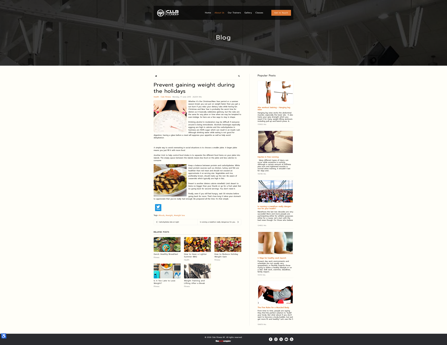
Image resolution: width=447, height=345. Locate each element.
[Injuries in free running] (275, 142)
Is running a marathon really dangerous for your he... (219, 222)
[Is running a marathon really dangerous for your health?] (275, 191)
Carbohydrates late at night (169, 222)
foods (162, 215)
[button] (239, 76)
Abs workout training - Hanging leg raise (274, 108)
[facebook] (270, 339)
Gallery (248, 12)
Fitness (156, 257)
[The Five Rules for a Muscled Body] (275, 292)
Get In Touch (281, 12)
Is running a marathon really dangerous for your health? (274, 207)
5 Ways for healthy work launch (272, 258)
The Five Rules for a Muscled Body (273, 307)
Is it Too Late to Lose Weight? (164, 282)
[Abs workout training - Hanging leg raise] (275, 92)
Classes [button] (259, 12)
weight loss (180, 215)
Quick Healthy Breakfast (166, 254)
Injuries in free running (268, 157)
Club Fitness (166, 97)
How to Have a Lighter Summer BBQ (195, 255)
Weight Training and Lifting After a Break (194, 282)
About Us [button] (219, 12)
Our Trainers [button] (234, 12)
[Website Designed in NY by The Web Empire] (223, 341)
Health (156, 97)
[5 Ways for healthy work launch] (275, 243)
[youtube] (286, 339)
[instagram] (276, 339)
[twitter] (281, 339)
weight (170, 215)
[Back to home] (168, 13)
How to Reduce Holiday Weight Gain (226, 255)
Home (208, 12)
